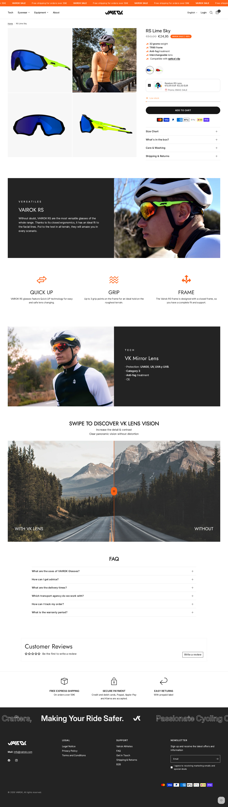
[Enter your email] (217, 759)
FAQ (118, 750)
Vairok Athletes (124, 746)
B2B (118, 764)
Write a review (192, 654)
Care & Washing (155, 147)
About (56, 12)
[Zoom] (65, 35)
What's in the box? (157, 139)
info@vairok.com (23, 751)
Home (10, 23)
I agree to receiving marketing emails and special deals (194, 767)
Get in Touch (123, 755)
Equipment (40, 12)
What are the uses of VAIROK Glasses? (56, 571)
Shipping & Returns (158, 156)
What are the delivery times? (49, 587)
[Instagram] (18, 760)
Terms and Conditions (74, 755)
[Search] (211, 12)
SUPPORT (122, 740)
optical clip (174, 58)
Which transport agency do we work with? (58, 595)
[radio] (150, 70)
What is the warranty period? (49, 612)
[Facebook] (11, 760)
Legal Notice (69, 746)
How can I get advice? (45, 579)
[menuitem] (12, 12)
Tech (10, 12)
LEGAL (66, 740)
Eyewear (22, 12)
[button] (192, 12)
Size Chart (152, 131)
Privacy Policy (69, 750)
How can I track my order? (48, 604)
